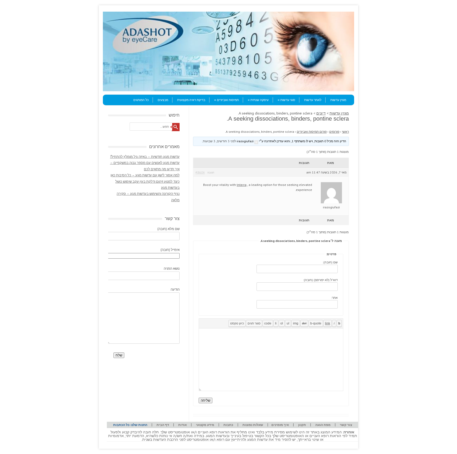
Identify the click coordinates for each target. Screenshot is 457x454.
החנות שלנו (139, 425)
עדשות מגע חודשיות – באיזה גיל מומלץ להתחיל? (145, 156)
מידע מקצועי (205, 425)
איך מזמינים (280, 425)
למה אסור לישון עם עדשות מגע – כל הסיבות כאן (145, 175)
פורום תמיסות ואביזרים (312, 132)
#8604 (200, 172)
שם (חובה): (330, 262)
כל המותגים (141, 100)
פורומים (334, 132)
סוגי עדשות (287, 100)
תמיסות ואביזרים (228, 100)
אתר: (334, 298)
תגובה (210, 172)
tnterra (241, 185)
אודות (182, 425)
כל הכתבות (121, 425)
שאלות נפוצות (253, 425)
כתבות (228, 425)
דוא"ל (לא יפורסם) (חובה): (320, 280)
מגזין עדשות (338, 100)
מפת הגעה (323, 425)
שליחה (205, 400)
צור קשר (346, 425)
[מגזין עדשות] (228, 90)
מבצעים (163, 100)
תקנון (302, 425)
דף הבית (163, 425)
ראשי (345, 132)
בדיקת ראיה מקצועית (191, 100)
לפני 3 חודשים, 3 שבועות (219, 141)
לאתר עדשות (312, 100)
